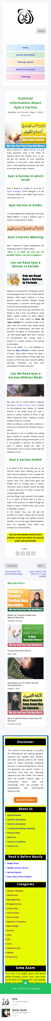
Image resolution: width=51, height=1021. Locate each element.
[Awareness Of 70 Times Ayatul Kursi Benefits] (26, 668)
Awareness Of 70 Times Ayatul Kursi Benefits (23, 684)
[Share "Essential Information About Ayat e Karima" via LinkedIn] (33, 553)
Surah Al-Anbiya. (14, 191)
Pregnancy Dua (14, 904)
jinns (9, 935)
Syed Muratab (22, 112)
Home (25, 47)
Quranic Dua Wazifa (25, 54)
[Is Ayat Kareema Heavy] (26, 635)
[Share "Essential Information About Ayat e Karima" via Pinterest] (28, 553)
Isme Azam (10, 973)
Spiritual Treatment (16, 921)
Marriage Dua (13, 899)
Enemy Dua (12, 908)
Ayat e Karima (22, 350)
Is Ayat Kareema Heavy (19, 650)
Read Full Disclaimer (25, 800)
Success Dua (13, 912)
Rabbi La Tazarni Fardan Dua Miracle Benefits (22, 616)
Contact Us (12, 846)
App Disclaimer (14, 815)
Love (9, 943)
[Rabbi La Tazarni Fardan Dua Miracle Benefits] (26, 600)
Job (8, 939)
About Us (11, 837)
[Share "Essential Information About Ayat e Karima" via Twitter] (23, 553)
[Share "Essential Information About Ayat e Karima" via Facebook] (17, 553)
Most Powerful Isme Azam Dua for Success (25, 719)
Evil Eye (10, 930)
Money (10, 952)
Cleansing (25, 76)
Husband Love (13, 948)
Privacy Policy (13, 832)
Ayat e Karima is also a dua (23, 405)
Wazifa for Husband (25, 69)
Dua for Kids (13, 917)
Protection (12, 957)
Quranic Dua (34, 149)
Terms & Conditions (16, 841)
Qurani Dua (25, 115)
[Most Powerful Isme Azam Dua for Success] (26, 703)
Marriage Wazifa (25, 62)
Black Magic (13, 926)
